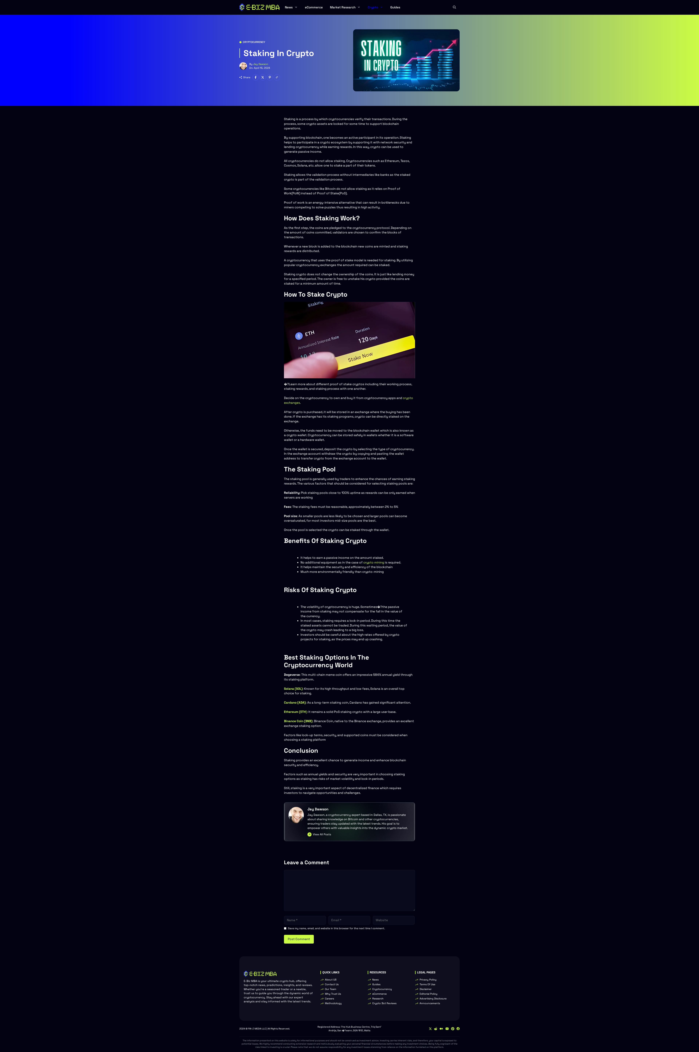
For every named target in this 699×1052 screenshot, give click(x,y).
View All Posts (322, 834)
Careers (329, 998)
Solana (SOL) (293, 689)
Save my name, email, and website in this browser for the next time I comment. (336, 928)
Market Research (343, 7)
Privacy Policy (428, 979)
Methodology (333, 1003)
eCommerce (314, 7)
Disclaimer (426, 989)
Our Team (330, 989)
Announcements (430, 1003)
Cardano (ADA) (295, 702)
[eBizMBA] (259, 7)
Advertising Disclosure (433, 998)
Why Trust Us (333, 993)
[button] (454, 7)
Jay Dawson (260, 64)
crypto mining (373, 562)
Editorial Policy (428, 993)
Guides (395, 7)
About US (331, 979)
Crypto (373, 7)
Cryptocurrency (254, 42)
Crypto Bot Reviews (384, 1003)
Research (378, 998)
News (289, 7)
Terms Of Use (427, 984)
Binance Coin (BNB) (298, 721)
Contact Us (332, 984)
